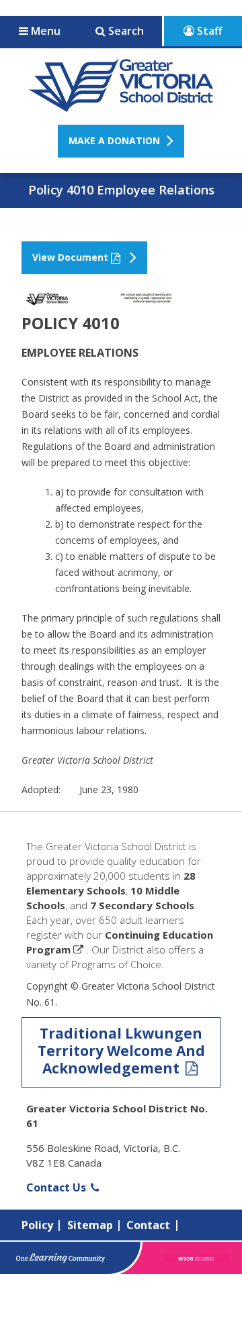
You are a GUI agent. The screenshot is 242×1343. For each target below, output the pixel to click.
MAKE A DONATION (114, 140)
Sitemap (90, 1225)
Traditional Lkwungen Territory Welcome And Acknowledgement (121, 1050)
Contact (148, 1225)
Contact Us (57, 1187)
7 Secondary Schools (142, 905)
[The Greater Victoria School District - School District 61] (121, 104)
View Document (70, 257)
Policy (37, 1225)
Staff (208, 30)
